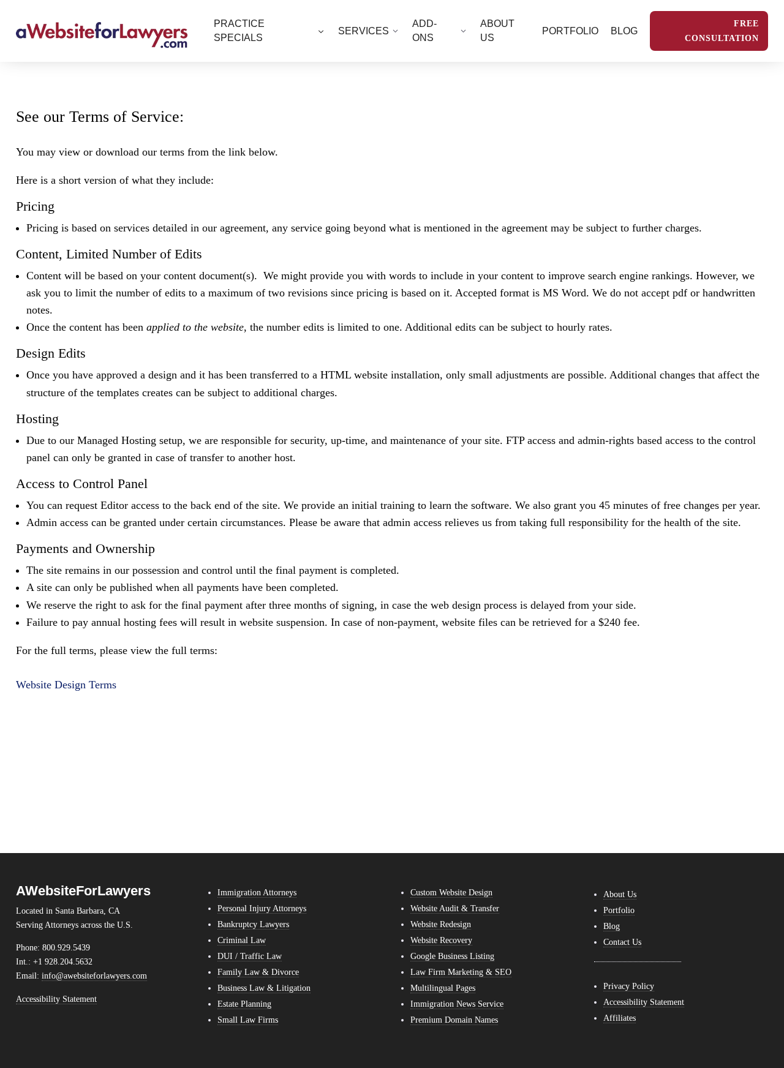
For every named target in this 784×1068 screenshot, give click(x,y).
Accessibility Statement (56, 999)
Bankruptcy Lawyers (253, 924)
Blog (611, 926)
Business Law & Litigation (264, 988)
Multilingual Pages (442, 988)
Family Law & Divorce (258, 972)
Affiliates (619, 1018)
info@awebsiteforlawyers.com (94, 975)
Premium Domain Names (454, 1020)
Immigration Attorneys (256, 892)
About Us (619, 894)
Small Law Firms (247, 1020)
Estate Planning (244, 1004)
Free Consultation (722, 30)
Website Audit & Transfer (454, 908)
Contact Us (622, 942)
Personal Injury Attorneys (261, 908)
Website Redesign (440, 924)
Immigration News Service (456, 1004)
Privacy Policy (628, 986)
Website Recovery (441, 940)
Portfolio (619, 910)
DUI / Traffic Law (249, 956)
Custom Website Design (451, 892)
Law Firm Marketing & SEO (460, 972)
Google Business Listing (452, 956)
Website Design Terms (66, 685)
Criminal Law (241, 940)
